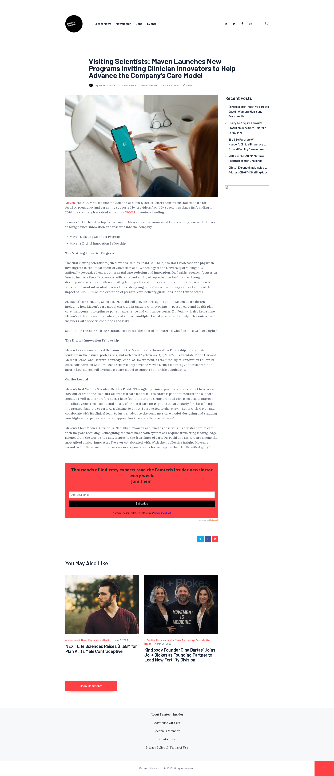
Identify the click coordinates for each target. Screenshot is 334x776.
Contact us (167, 739)
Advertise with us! (167, 723)
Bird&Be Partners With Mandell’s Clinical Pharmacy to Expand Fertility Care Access (247, 144)
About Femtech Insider (167, 714)
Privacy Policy (155, 747)
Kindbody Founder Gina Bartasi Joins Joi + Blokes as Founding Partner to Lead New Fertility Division (179, 654)
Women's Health (148, 85)
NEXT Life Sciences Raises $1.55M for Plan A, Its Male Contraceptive (101, 649)
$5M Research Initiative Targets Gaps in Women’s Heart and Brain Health (248, 111)
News (125, 85)
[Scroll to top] (324, 768)
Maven (70, 203)
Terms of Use (179, 747)
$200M (130, 212)
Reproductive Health (99, 640)
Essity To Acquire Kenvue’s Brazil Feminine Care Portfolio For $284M (247, 127)
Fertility (151, 640)
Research (134, 85)
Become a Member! (167, 731)
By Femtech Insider (106, 85)
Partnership (188, 640)
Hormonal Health (165, 640)
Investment (74, 640)
